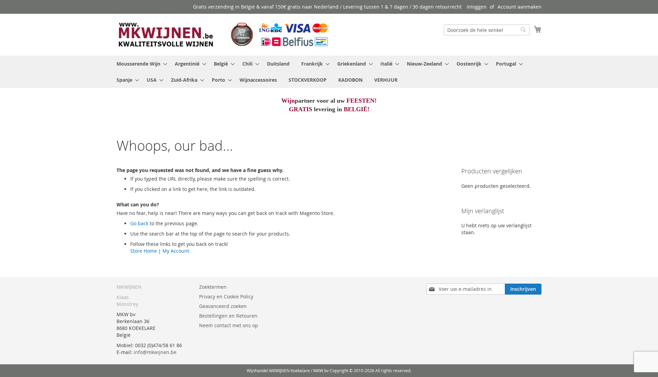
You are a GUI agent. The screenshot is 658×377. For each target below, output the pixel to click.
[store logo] (223, 34)
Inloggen (477, 6)
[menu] (329, 72)
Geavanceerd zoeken (223, 306)
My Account (175, 251)
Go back (139, 223)
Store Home (143, 251)
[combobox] (486, 29)
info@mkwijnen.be (155, 352)
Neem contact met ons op (228, 325)
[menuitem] (139, 64)
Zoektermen (213, 287)
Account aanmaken (519, 6)
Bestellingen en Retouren (228, 315)
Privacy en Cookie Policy (226, 296)
